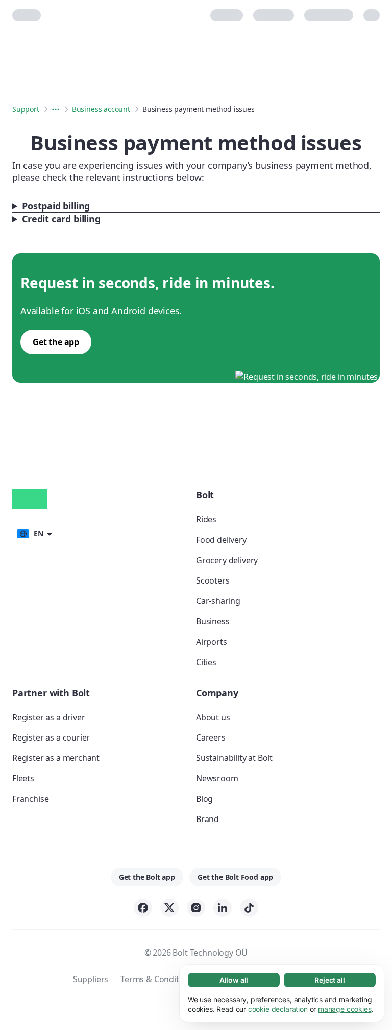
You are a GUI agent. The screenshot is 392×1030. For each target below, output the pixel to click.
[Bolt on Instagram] (196, 908)
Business (213, 621)
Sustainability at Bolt (234, 757)
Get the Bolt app (147, 877)
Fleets (23, 778)
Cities (206, 662)
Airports (211, 641)
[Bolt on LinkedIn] (222, 908)
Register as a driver (48, 717)
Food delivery (221, 539)
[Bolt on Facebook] (143, 908)
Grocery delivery (227, 560)
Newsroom (217, 778)
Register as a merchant (56, 757)
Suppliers (90, 979)
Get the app (56, 342)
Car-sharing (218, 600)
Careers (211, 737)
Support (25, 109)
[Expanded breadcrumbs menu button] (56, 109)
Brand (207, 819)
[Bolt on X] (169, 908)
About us (213, 717)
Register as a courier (51, 737)
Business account (101, 109)
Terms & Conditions (157, 979)
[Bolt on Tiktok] (249, 908)
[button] (34, 532)
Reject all (329, 979)
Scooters (213, 580)
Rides (206, 519)
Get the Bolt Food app (235, 877)
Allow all (233, 979)
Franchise (30, 798)
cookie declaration (278, 1009)
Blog (204, 798)
